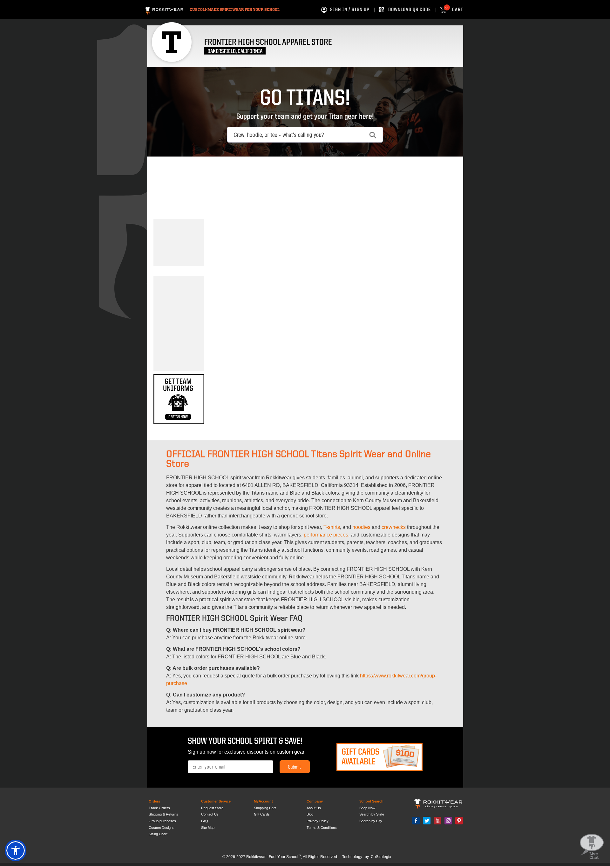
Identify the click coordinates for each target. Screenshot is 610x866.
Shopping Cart (265, 808)
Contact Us (210, 814)
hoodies (361, 527)
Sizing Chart (158, 834)
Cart (454, 9)
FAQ (204, 821)
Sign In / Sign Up (349, 9)
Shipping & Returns (163, 814)
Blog (310, 814)
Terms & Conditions (322, 827)
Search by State (371, 814)
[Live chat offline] (592, 847)
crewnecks (394, 527)
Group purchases (162, 821)
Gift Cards (262, 814)
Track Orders (159, 808)
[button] (15, 850)
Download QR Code (409, 9)
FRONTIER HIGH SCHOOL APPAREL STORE (268, 42)
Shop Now (367, 808)
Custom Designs (161, 827)
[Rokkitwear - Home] (164, 10)
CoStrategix (381, 857)
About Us (314, 808)
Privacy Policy (318, 821)
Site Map (207, 827)
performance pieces (326, 534)
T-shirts (331, 527)
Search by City (370, 821)
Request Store (212, 808)
